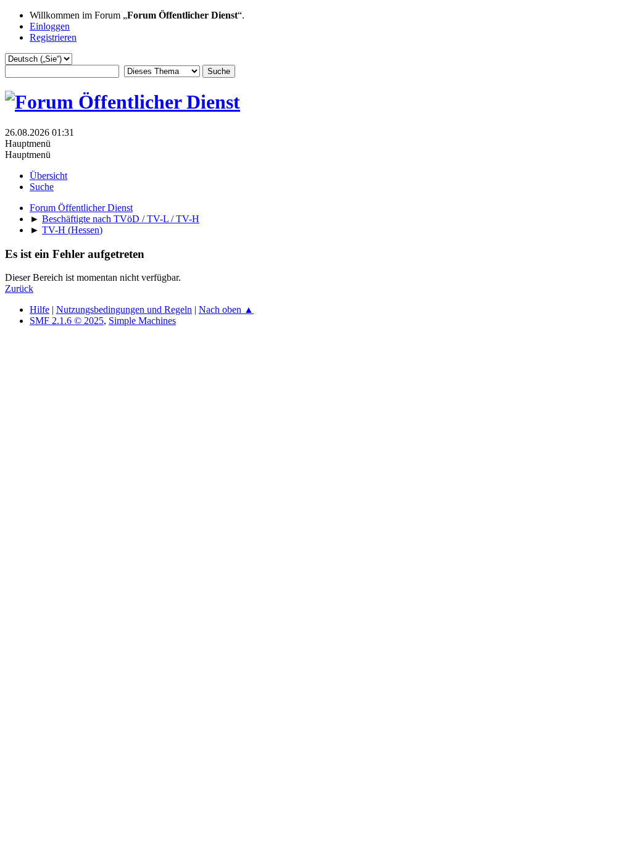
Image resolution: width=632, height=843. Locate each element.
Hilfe (39, 309)
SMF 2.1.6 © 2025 (67, 320)
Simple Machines (142, 320)
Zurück (19, 288)
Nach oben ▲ (226, 309)
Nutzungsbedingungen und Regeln (124, 309)
